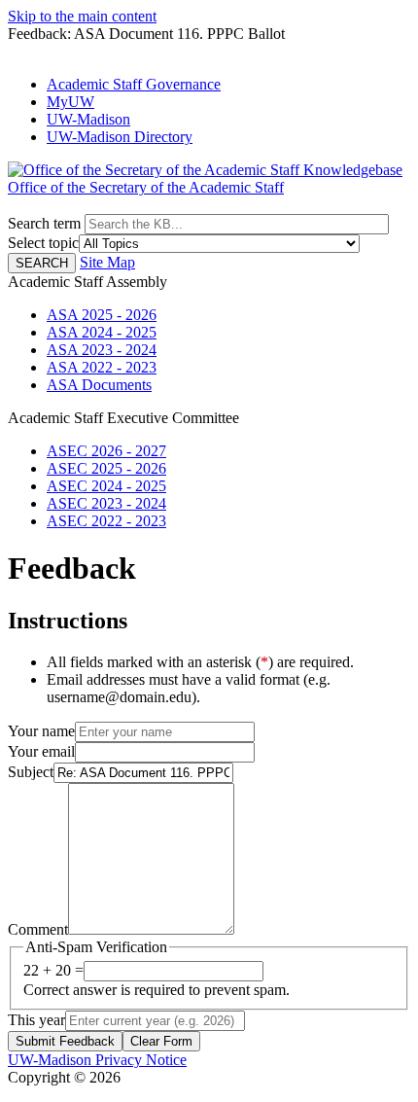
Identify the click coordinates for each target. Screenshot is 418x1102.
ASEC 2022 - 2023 (106, 521)
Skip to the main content (82, 16)
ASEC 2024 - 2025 (106, 486)
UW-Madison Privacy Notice (97, 1059)
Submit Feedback (65, 1041)
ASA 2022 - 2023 (102, 367)
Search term (44, 223)
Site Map (107, 262)
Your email (41, 751)
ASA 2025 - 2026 (102, 314)
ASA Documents (99, 384)
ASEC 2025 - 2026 (106, 468)
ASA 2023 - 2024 (102, 349)
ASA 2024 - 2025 (102, 332)
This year (36, 1020)
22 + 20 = (53, 970)
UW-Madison (88, 119)
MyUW (70, 101)
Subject (30, 772)
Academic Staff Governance (134, 84)
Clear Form (161, 1041)
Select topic (43, 242)
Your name (41, 731)
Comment (38, 929)
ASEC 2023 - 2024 (106, 503)
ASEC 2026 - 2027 (106, 451)
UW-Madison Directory (119, 136)
